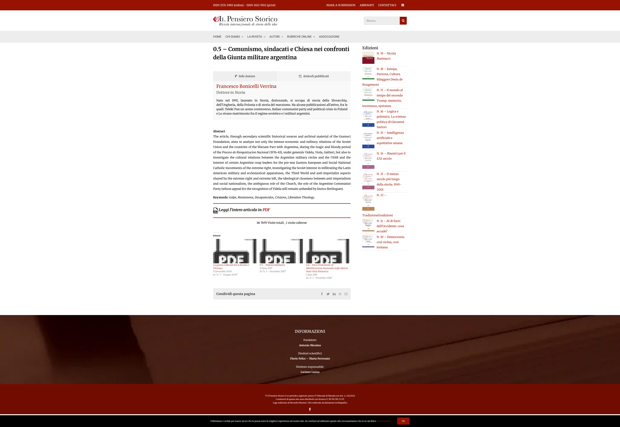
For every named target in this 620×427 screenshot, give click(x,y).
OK (403, 421)
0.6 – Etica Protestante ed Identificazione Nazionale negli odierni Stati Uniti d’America (327, 268)
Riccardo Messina (298, 402)
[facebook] (310, 409)
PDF (266, 209)
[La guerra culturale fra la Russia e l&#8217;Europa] (234, 251)
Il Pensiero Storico (276, 396)
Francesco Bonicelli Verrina (246, 86)
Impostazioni (384, 421)
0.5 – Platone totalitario (272, 265)
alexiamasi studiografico (336, 402)
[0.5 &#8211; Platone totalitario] (281, 251)
